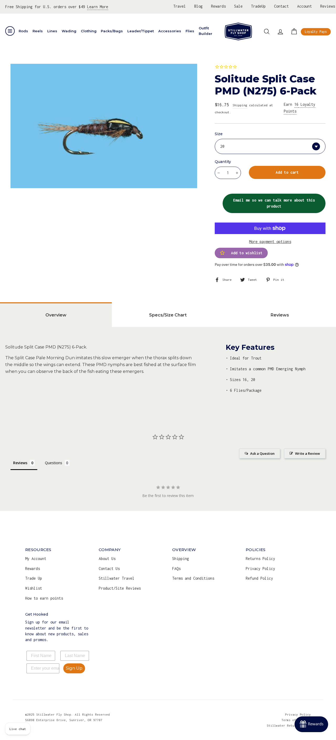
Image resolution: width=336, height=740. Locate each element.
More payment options (270, 241)
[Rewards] (311, 724)
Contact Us (109, 568)
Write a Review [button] (307, 453)
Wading (69, 31)
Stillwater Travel (116, 578)
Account (304, 6)
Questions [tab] (53, 462)
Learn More (97, 6)
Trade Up (33, 578)
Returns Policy (260, 558)
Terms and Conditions (193, 578)
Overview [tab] (55, 315)
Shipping (240, 105)
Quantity (223, 161)
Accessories (169, 31)
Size (219, 133)
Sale (238, 6)
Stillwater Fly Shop (238, 31)
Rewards (218, 6)
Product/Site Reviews (120, 588)
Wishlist (33, 588)
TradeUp (258, 6)
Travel (179, 6)
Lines (52, 31)
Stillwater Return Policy (289, 725)
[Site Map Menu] (10, 31)
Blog (198, 6)
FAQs (176, 568)
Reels (38, 31)
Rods (23, 31)
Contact (281, 6)
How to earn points (44, 598)
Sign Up (74, 668)
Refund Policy (259, 578)
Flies (190, 31)
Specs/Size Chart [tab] (168, 315)
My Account (35, 558)
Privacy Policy (260, 568)
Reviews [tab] (280, 315)
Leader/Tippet (140, 31)
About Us (107, 558)
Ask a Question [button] (262, 453)
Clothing (89, 31)
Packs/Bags (112, 31)
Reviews (327, 6)
